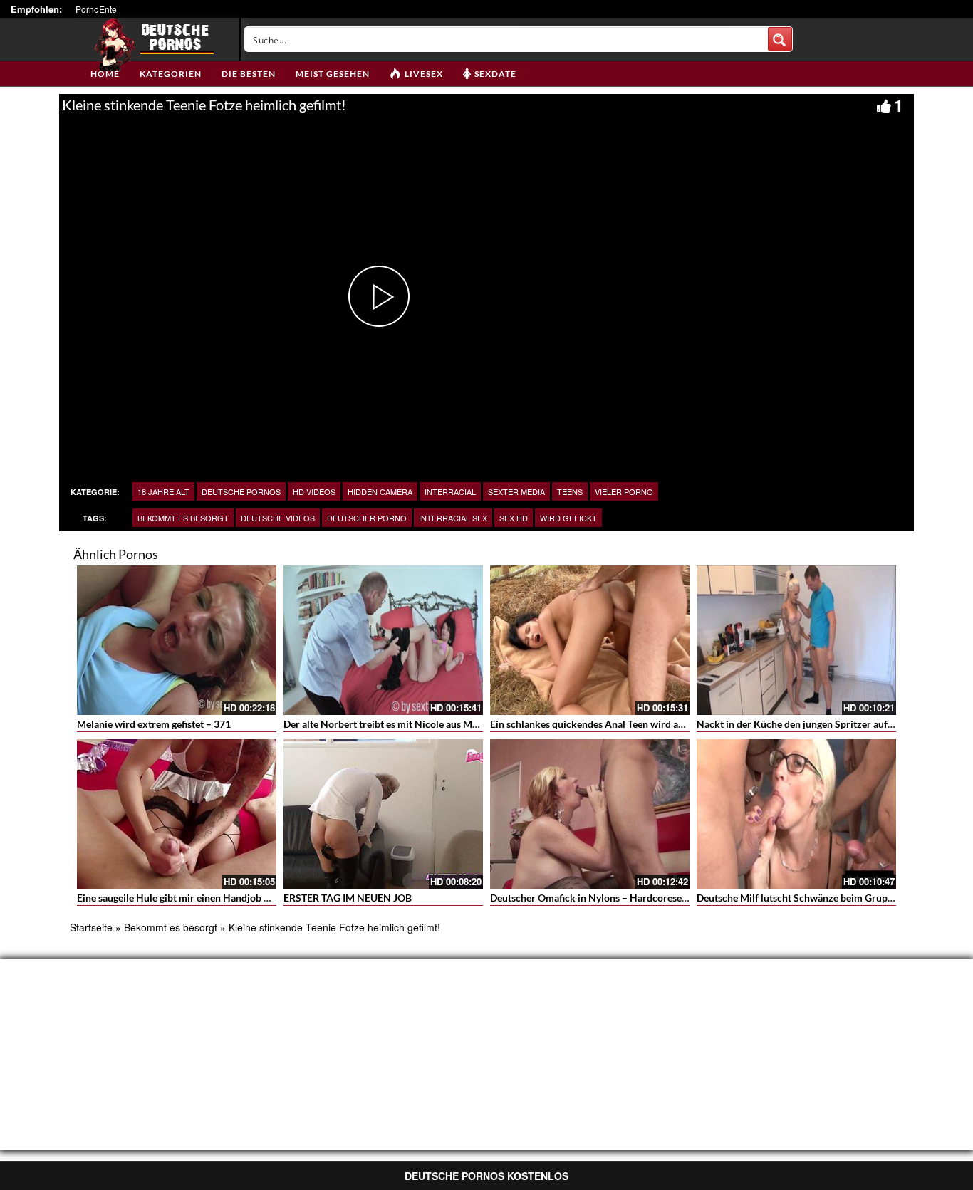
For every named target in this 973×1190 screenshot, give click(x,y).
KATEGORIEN (171, 73)
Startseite (91, 927)
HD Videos (314, 491)
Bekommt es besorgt (183, 517)
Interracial (450, 491)
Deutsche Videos (278, 517)
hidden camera (380, 491)
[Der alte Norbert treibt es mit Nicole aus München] (383, 640)
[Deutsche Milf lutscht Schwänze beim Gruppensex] (796, 814)
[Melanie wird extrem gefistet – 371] (176, 640)
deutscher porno (367, 517)
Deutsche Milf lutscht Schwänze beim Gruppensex (808, 898)
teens (570, 491)
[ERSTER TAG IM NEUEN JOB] (383, 814)
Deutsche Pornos (241, 491)
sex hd (513, 517)
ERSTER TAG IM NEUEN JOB (347, 898)
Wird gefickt (568, 517)
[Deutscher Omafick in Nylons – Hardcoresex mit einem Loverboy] (590, 814)
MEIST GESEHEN (333, 73)
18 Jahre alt (163, 491)
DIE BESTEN (249, 73)
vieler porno (624, 491)
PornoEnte (96, 9)
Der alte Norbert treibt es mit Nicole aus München (394, 724)
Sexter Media (516, 491)
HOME (105, 73)
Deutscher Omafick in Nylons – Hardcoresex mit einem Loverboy (633, 898)
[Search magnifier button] (780, 39)
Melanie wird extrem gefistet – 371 (154, 724)
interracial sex (453, 517)
